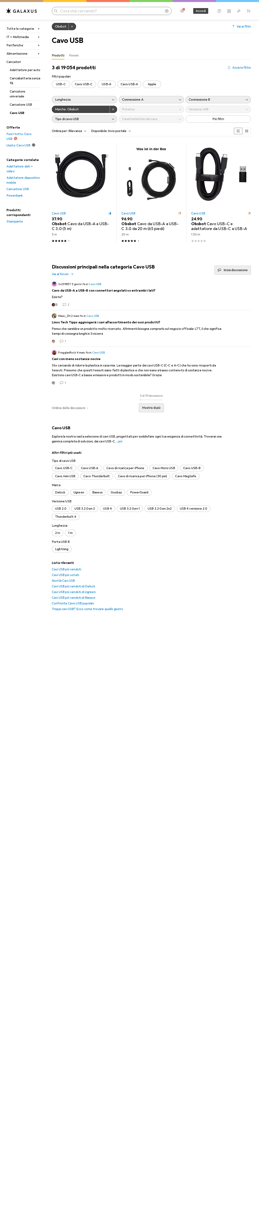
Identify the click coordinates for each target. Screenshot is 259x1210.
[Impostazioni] (182, 11)
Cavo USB (17, 113)
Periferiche (14, 45)
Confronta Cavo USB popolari (73, 603)
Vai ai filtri (244, 26)
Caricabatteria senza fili (25, 80)
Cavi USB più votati (65, 575)
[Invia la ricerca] (56, 11)
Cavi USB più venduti (66, 569)
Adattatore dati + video (19, 168)
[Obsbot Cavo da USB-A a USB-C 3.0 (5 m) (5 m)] (81, 193)
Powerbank (14, 196)
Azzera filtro (241, 67)
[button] (109, 213)
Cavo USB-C (84, 84)
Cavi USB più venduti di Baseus (73, 598)
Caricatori (13, 62)
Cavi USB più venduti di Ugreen (74, 592)
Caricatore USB (21, 105)
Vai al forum (60, 274)
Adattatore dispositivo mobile (23, 180)
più (120, 441)
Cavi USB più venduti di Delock (73, 586)
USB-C (61, 84)
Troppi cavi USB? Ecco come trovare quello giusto (87, 609)
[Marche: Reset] (113, 109)
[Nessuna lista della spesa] (239, 11)
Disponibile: (99, 131)
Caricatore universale (17, 93)
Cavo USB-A (129, 84)
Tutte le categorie (20, 29)
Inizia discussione (236, 270)
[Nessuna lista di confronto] (229, 11)
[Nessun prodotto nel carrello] (248, 11)
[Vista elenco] (246, 131)
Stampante (14, 221)
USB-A (106, 84)
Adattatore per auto (25, 70)
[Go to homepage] (21, 11)
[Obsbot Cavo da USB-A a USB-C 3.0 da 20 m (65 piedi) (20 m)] (151, 193)
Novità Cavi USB (63, 581)
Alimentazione (17, 54)
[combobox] (76, 131)
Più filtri (218, 119)
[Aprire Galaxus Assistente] (219, 11)
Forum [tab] (74, 55)
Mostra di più (151, 408)
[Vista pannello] (238, 131)
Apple (152, 84)
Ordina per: (60, 131)
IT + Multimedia (17, 37)
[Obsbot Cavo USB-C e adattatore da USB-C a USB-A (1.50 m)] (221, 193)
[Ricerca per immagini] (167, 11)
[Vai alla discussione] (151, 294)
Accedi (201, 11)
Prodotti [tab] (58, 55)
